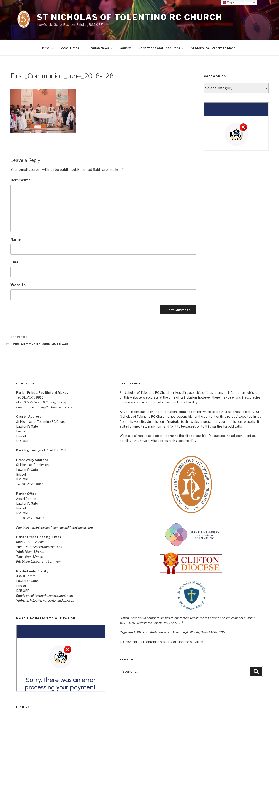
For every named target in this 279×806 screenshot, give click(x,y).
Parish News (99, 48)
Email (15, 262)
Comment (20, 180)
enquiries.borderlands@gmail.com (49, 595)
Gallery (125, 48)
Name (15, 240)
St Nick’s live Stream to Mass (213, 48)
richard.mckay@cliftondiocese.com (50, 407)
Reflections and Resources (159, 48)
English (231, 2)
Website (18, 285)
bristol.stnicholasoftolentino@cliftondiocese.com (59, 527)
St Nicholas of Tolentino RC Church (129, 17)
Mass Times (69, 48)
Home (45, 48)
